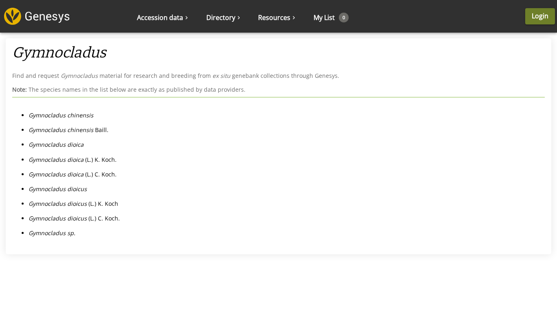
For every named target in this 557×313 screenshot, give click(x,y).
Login (540, 15)
